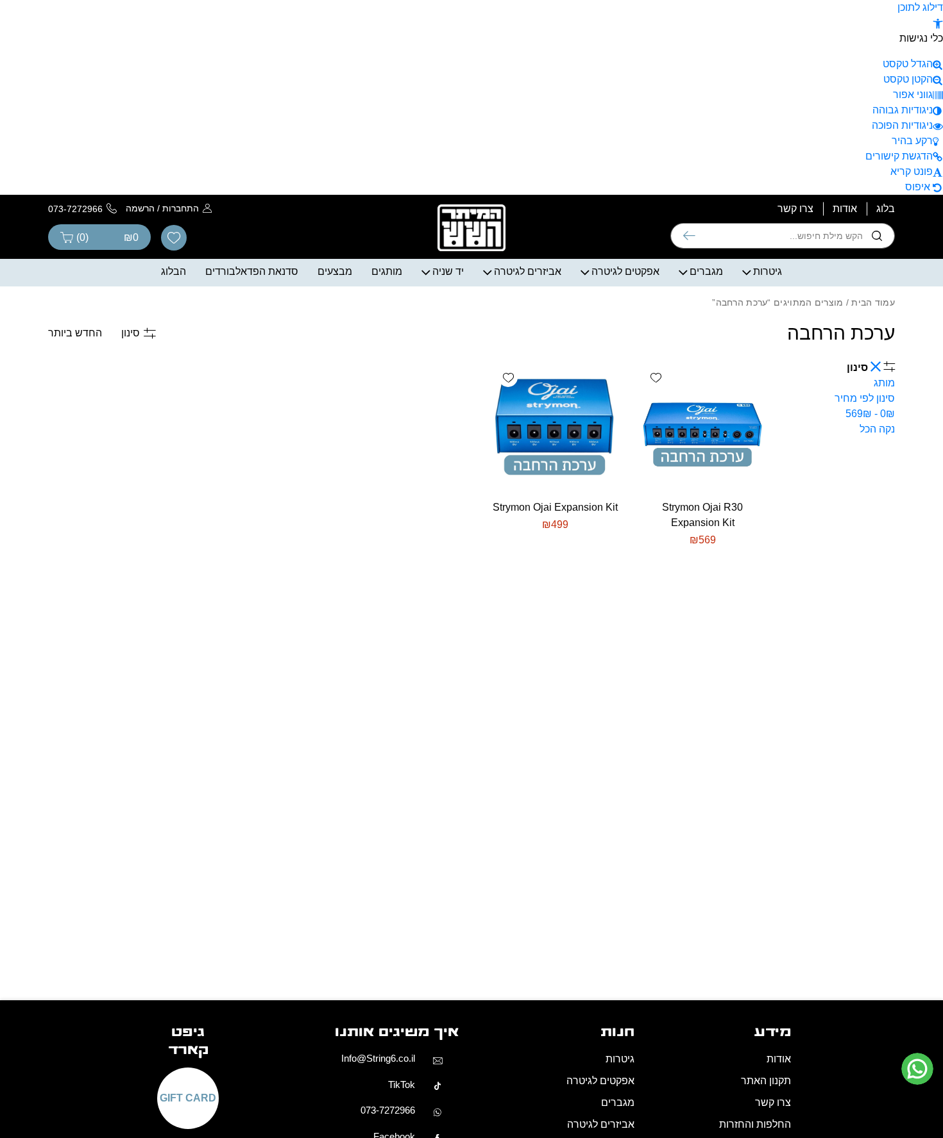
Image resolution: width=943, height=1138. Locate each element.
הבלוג (173, 271)
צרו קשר (795, 208)
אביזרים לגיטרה (527, 271)
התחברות (180, 208)
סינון (130, 332)
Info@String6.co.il (378, 1058)
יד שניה (448, 271)
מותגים (386, 271)
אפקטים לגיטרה (625, 271)
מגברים (706, 271)
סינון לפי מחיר (865, 406)
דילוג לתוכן (920, 7)
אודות (845, 208)
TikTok (401, 1084)
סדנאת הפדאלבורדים (251, 271)
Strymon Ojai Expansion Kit (555, 507)
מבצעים (335, 271)
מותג (884, 382)
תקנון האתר (766, 1080)
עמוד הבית (873, 302)
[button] (938, 22)
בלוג (885, 208)
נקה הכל (877, 429)
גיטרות (767, 271)
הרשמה (140, 208)
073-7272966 (388, 1110)
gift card (188, 1098)
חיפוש (689, 235)
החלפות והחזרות (755, 1124)
